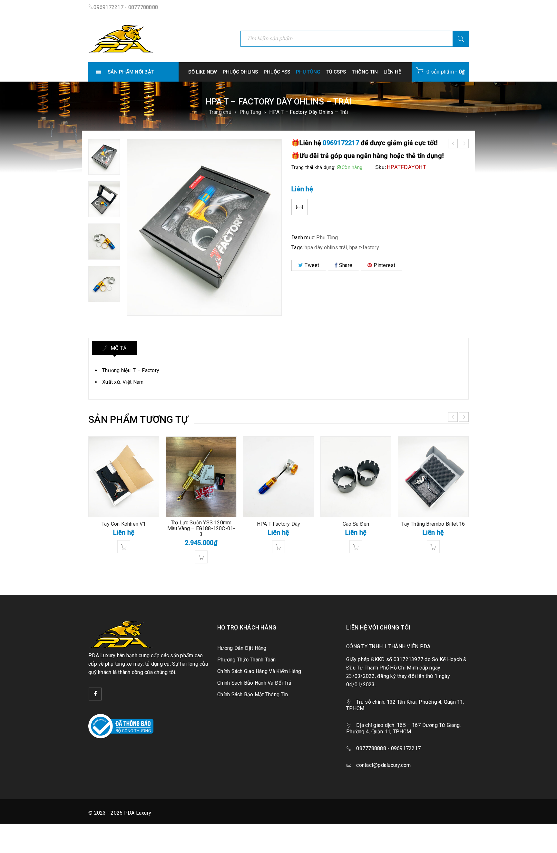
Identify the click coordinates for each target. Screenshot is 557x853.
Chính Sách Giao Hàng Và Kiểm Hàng (259, 671)
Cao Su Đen (356, 524)
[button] (201, 556)
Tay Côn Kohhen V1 (124, 524)
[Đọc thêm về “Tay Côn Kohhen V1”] (123, 546)
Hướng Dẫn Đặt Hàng (242, 648)
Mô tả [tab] (118, 348)
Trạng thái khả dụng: (313, 167)
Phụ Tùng (250, 112)
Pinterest (384, 265)
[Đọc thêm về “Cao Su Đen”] (355, 546)
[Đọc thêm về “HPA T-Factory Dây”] (278, 546)
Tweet (312, 265)
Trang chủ (220, 112)
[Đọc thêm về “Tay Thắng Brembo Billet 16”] (433, 546)
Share (345, 265)
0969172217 (341, 143)
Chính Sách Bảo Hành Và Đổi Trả (254, 683)
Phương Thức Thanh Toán (246, 660)
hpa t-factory (364, 247)
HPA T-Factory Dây (278, 524)
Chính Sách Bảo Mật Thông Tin (252, 694)
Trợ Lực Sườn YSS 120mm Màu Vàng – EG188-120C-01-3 (201, 528)
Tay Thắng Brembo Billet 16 (433, 524)
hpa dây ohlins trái (326, 247)
